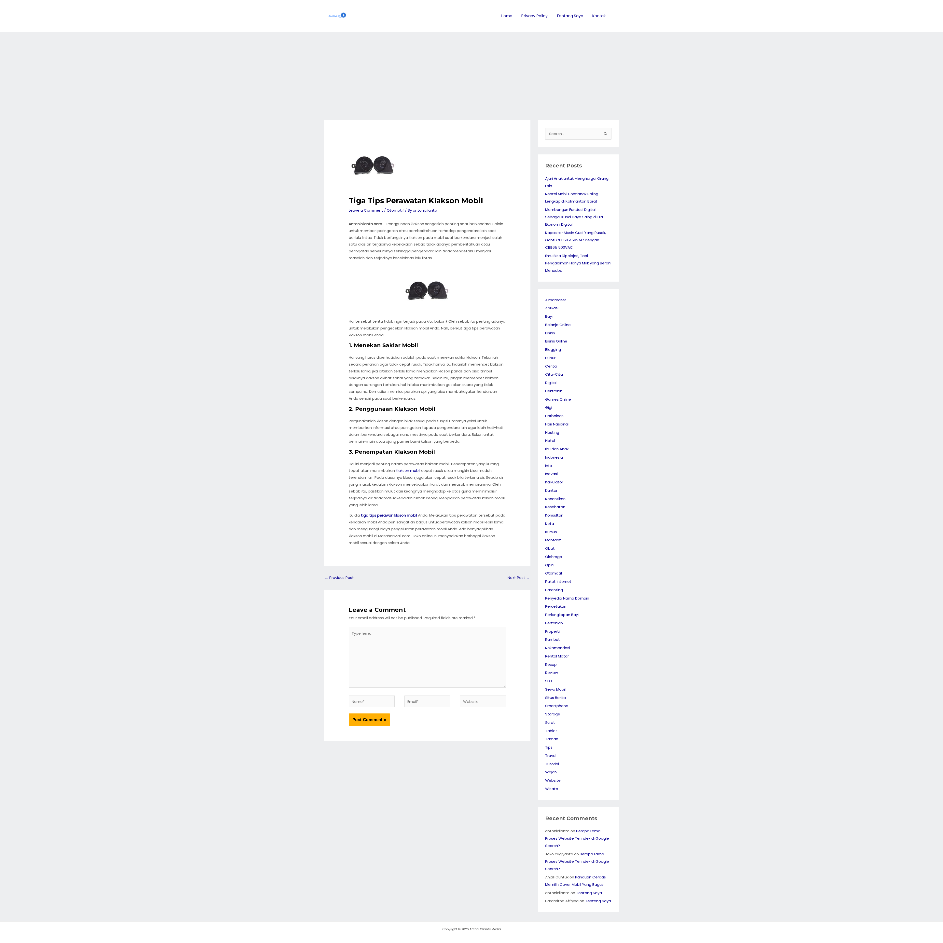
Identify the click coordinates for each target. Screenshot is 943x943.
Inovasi (551, 473)
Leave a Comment (366, 210)
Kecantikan (555, 498)
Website (553, 780)
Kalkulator (554, 482)
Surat (550, 722)
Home (506, 16)
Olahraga (553, 556)
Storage (552, 714)
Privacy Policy (534, 16)
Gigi (548, 407)
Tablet (551, 730)
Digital (550, 382)
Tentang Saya (569, 16)
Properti (552, 631)
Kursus (551, 531)
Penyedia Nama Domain (567, 598)
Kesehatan (555, 506)
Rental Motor (557, 656)
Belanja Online (558, 324)
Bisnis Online (556, 341)
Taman (551, 738)
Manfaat (553, 540)
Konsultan (554, 515)
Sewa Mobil (555, 689)
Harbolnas (554, 415)
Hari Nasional (557, 424)
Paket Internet (558, 581)
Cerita (551, 366)
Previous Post (339, 577)
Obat (550, 548)
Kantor (551, 490)
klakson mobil (408, 470)
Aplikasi (551, 308)
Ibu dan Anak (557, 448)
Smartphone (556, 705)
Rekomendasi (557, 647)
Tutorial (552, 763)
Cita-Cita (554, 374)
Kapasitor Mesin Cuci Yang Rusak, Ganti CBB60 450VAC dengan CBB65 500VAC (575, 240)
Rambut (552, 639)
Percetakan (555, 606)
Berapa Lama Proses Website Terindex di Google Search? (577, 838)
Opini (549, 565)
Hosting (552, 432)
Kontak (599, 16)
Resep (551, 664)
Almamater (555, 299)
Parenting (554, 589)
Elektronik (553, 391)
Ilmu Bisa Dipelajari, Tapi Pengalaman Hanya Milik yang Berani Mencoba (578, 263)
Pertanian (554, 623)
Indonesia (554, 457)
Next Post (519, 577)
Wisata (551, 788)
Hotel (550, 440)
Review (551, 672)
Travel (550, 755)
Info (548, 465)
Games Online (558, 399)
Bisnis (550, 333)
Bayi (549, 316)
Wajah (551, 772)
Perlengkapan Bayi (562, 614)
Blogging (553, 349)
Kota (549, 523)
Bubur (550, 357)
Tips (549, 747)
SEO (548, 680)
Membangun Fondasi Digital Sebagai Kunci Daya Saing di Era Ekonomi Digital (574, 217)
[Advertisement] (471, 68)
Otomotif (395, 210)
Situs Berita (555, 697)
